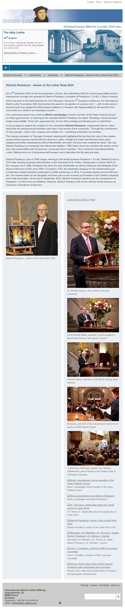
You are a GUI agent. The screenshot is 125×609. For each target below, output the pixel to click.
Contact (90, 2)
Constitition (104, 585)
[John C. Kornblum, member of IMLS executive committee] (93, 551)
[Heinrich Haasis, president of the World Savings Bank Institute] (93, 376)
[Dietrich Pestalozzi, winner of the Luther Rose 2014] (93, 523)
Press (98, 2)
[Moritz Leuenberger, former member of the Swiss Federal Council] (93, 483)
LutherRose (35, 75)
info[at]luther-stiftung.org (24, 603)
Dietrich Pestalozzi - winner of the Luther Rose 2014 (92, 75)
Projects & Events (13, 75)
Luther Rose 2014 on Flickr (81, 199)
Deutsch (108, 2)
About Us (115, 585)
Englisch (117, 2)
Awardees (53, 75)
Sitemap (84, 585)
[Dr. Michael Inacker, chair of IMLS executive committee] (93, 287)
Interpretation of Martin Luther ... (20, 52)
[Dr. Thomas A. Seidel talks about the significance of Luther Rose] (93, 508)
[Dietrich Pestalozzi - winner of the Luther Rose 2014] (32, 254)
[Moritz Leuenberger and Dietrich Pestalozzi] (90, 495)
